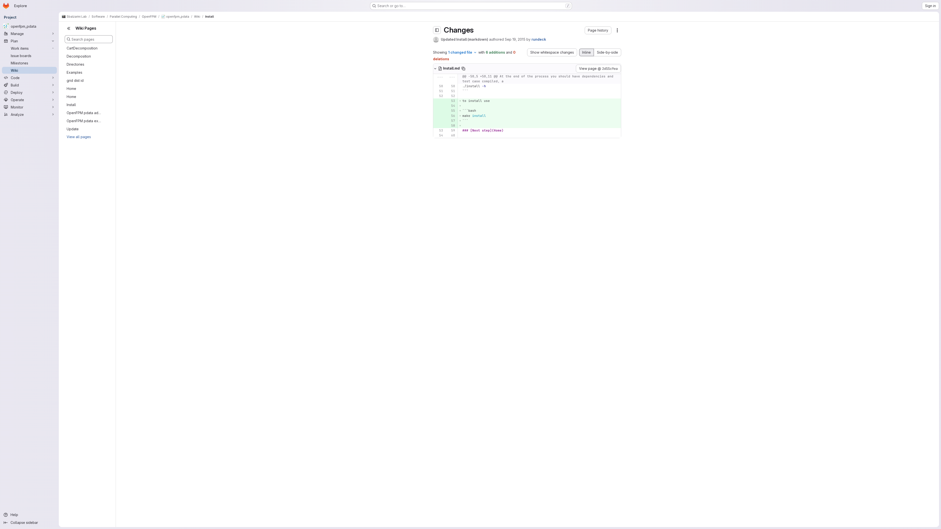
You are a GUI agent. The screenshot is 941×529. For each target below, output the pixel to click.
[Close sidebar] (69, 28)
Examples (74, 72)
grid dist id (75, 80)
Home (71, 88)
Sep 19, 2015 (515, 39)
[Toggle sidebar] (437, 30)
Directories (75, 64)
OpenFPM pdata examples (85, 121)
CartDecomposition (82, 48)
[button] (598, 30)
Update (73, 129)
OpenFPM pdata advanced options (85, 113)
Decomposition (79, 56)
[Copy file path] (463, 69)
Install (71, 105)
